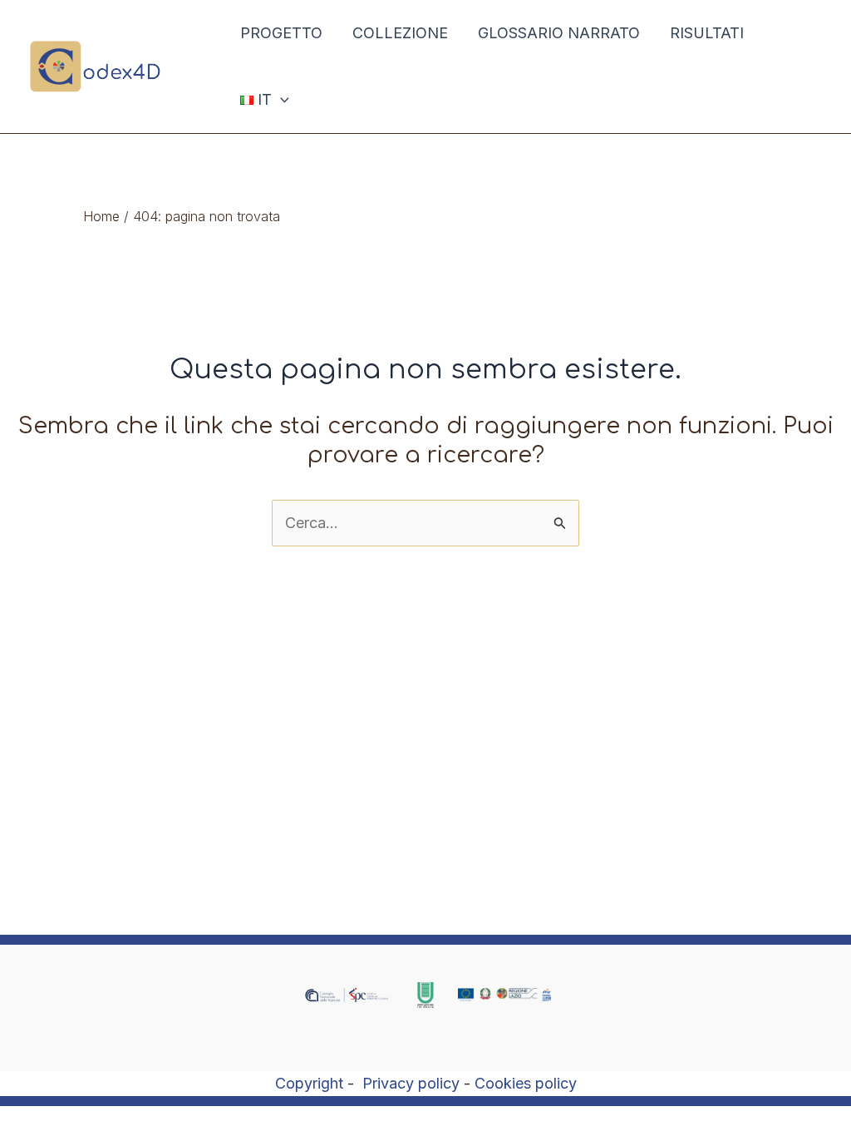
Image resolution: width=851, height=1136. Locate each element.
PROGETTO (281, 33)
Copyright (309, 1083)
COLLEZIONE (400, 33)
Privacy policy (411, 1083)
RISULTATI (707, 33)
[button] (280, 100)
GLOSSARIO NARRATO (559, 33)
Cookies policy (526, 1083)
